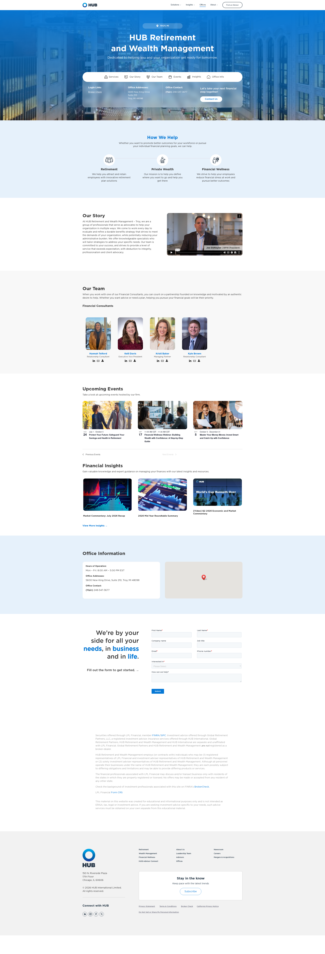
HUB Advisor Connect (148, 861)
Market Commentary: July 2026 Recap (104, 516)
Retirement (144, 850)
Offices (179, 861)
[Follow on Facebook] (96, 914)
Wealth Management (148, 853)
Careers (217, 853)
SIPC (163, 735)
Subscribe (190, 891)
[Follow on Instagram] (90, 914)
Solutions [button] (175, 5)
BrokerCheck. (201, 787)
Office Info (217, 77)
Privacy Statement (147, 906)
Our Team (156, 77)
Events (177, 77)
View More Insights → (95, 526)
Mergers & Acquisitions (224, 857)
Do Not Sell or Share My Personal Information (159, 912)
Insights (196, 77)
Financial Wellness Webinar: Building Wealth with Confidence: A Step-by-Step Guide (163, 438)
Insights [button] (189, 5)
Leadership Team (183, 853)
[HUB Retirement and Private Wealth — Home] (90, 5)
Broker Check (95, 92)
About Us (180, 850)
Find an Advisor (232, 5)
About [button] (213, 5)
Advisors (180, 857)
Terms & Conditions (168, 906)
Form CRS (117, 792)
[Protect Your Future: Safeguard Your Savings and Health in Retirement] (107, 415)
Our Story (135, 77)
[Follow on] (107, 914)
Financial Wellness (147, 857)
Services (113, 77)
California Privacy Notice (208, 906)
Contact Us (211, 99)
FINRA (156, 735)
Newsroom (218, 850)
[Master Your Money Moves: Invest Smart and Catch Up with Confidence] (217, 415)
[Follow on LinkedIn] (85, 914)
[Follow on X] (101, 914)
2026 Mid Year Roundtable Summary (158, 516)
